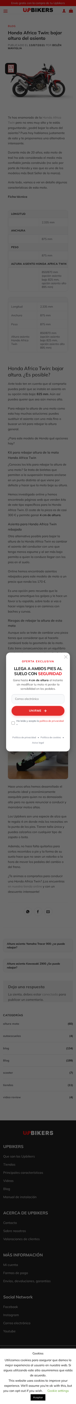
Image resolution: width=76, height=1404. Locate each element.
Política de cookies (51, 737)
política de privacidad (52, 720)
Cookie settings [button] (58, 1391)
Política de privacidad (24, 737)
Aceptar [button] (38, 1397)
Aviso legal (38, 742)
